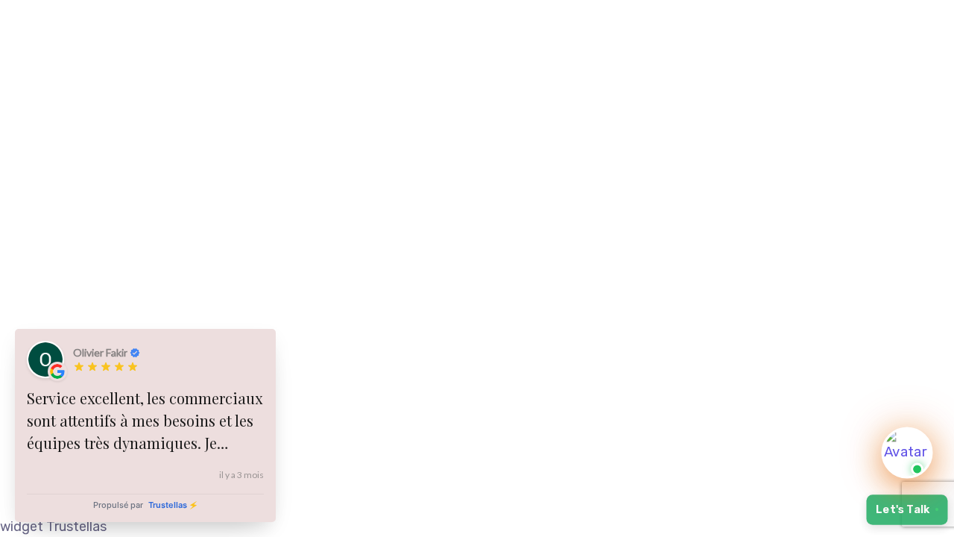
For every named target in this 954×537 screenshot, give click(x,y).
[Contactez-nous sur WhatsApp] (907, 452)
